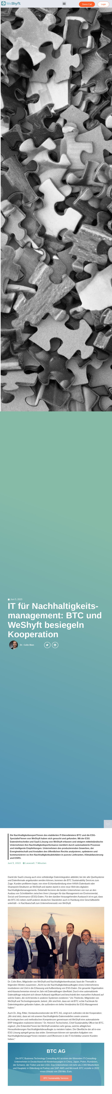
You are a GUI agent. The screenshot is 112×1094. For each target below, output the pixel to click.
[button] (64, 3)
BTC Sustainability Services (56, 1078)
